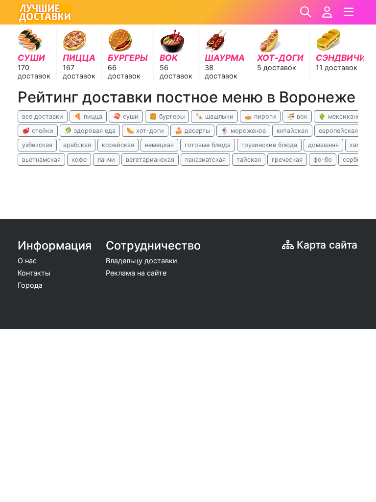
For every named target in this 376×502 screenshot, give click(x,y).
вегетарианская (150, 159)
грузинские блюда (269, 145)
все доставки (42, 116)
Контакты (34, 273)
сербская (357, 159)
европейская (338, 130)
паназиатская (205, 159)
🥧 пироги (260, 116)
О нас (27, 260)
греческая (287, 159)
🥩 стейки (37, 130)
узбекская (37, 145)
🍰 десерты (192, 130)
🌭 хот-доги (145, 130)
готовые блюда (208, 145)
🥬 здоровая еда (90, 130)
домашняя (323, 145)
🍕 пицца (88, 116)
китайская (292, 130)
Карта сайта (325, 245)
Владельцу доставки (141, 260)
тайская (248, 159)
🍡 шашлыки (214, 116)
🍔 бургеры (167, 116)
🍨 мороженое (243, 130)
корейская (118, 145)
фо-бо (322, 159)
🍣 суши (126, 116)
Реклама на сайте (136, 273)
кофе (79, 159)
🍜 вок (297, 116)
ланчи (106, 159)
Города (30, 285)
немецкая (159, 145)
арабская (77, 145)
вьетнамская (41, 159)
